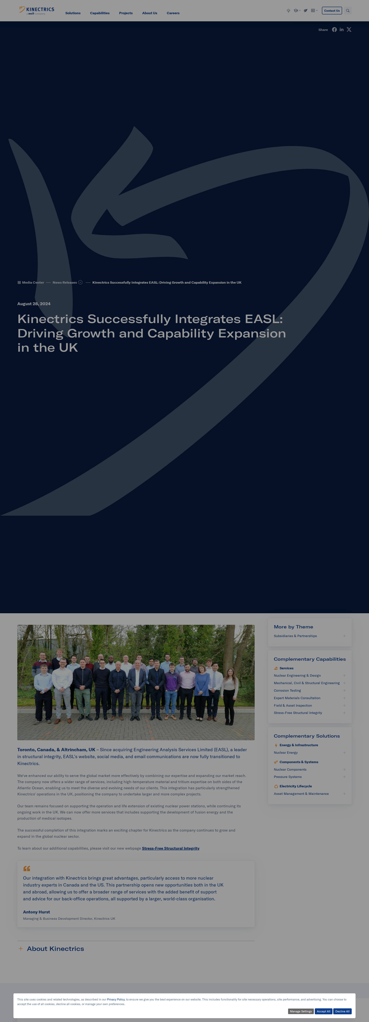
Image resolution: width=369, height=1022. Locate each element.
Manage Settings (301, 1011)
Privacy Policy (116, 999)
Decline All (342, 1011)
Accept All (323, 1011)
